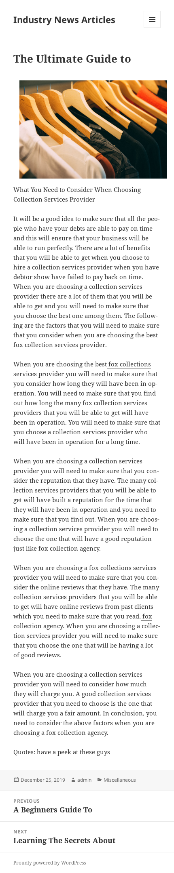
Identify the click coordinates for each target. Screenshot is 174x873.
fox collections (129, 364)
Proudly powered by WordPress (49, 862)
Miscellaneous (120, 779)
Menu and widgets (152, 27)
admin (84, 779)
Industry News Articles (64, 19)
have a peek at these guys (73, 752)
